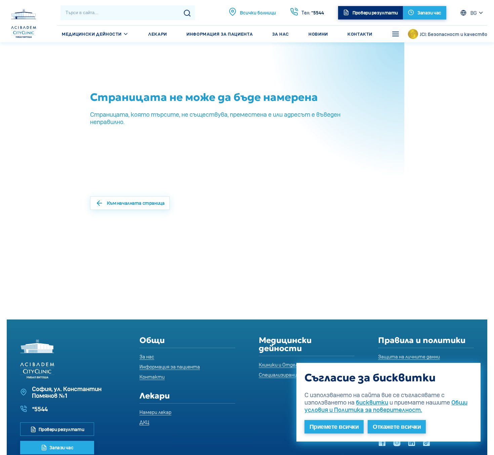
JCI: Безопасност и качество (453, 34)
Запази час (61, 447)
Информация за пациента (220, 34)
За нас (280, 34)
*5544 (312, 12)
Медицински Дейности (92, 34)
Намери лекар (155, 412)
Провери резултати (61, 429)
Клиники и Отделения (283, 365)
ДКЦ (144, 422)
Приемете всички (334, 426)
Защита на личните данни (409, 356)
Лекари (157, 34)
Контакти (359, 34)
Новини (318, 34)
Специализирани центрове (290, 375)
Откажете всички (397, 426)
